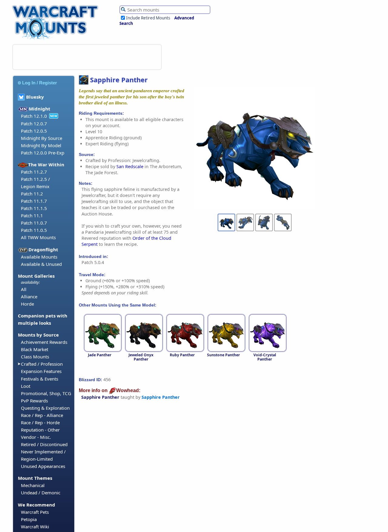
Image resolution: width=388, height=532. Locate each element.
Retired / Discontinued (44, 444)
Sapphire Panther (100, 397)
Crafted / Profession (42, 364)
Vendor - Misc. (36, 437)
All (23, 289)
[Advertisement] (87, 57)
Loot (25, 386)
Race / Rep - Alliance (42, 415)
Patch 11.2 (32, 194)
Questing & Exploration (45, 408)
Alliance (29, 296)
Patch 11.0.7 (34, 223)
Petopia (29, 519)
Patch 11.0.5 (34, 230)
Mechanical (33, 485)
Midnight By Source (41, 138)
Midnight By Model (41, 145)
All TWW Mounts (38, 237)
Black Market (34, 349)
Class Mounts (35, 357)
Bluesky (35, 97)
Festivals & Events (39, 379)
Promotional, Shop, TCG (46, 393)
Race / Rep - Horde (40, 422)
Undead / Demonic (40, 493)
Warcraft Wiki (35, 527)
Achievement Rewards (44, 342)
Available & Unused (41, 264)
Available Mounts (39, 257)
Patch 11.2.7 (34, 172)
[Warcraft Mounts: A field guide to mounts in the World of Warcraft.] (56, 39)
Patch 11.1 (32, 215)
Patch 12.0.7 (34, 123)
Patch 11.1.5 (34, 208)
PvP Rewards (34, 401)
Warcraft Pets (35, 512)
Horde (27, 304)
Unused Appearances (43, 466)
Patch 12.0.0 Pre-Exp (42, 153)
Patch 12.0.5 (34, 131)
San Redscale (129, 166)
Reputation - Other (40, 430)
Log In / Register (39, 82)
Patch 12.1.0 (34, 116)
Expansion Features (41, 371)
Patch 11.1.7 (34, 201)
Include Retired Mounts (148, 18)
